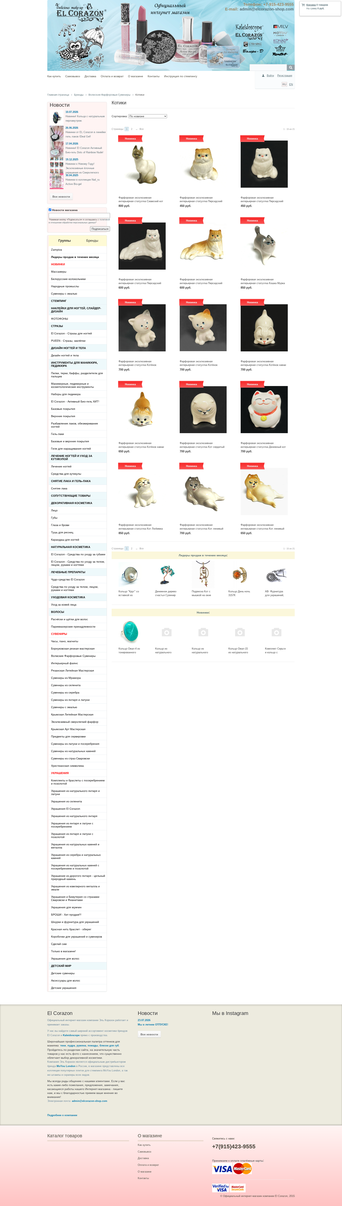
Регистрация (284, 75)
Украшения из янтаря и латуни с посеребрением (72, 825)
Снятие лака (59, 488)
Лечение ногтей (61, 466)
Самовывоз (72, 76)
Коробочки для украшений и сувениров (76, 936)
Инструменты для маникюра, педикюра (74, 364)
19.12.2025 (72, 159)
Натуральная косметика (70, 547)
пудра (71, 1045)
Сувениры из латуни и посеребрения (75, 743)
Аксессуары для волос (65, 980)
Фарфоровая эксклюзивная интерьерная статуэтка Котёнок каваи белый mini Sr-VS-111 (263, 365)
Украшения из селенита (66, 801)
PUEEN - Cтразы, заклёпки (68, 340)
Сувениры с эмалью (64, 293)
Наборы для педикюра (66, 394)
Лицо (54, 510)
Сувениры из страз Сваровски (70, 758)
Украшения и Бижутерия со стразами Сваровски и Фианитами (75, 898)
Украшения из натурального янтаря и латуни (75, 792)
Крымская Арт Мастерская (68, 729)
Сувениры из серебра (65, 692)
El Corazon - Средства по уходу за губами (78, 554)
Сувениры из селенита (66, 685)
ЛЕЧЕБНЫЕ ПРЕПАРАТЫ (68, 572)
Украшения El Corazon (65, 808)
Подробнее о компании (62, 1115)
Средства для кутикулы (66, 473)
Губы (54, 517)
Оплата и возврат (112, 76)
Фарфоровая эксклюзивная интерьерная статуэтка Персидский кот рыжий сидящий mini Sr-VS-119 (201, 201)
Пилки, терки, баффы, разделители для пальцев (77, 375)
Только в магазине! (63, 951)
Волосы (57, 611)
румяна (81, 1045)
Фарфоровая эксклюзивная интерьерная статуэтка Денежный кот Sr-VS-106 (263, 447)
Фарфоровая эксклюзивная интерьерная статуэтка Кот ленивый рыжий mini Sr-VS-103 (262, 528)
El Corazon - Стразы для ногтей (71, 333)
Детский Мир (61, 965)
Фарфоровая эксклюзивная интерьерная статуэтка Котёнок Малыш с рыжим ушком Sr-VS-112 (200, 365)
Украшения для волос (65, 958)
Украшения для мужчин (66, 907)
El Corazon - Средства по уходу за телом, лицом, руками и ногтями (78, 563)
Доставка (90, 76)
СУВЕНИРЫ (59, 633)
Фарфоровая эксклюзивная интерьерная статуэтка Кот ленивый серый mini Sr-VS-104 (201, 528)
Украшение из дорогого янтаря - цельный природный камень (78, 877)
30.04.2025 (72, 175)
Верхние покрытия (63, 416)
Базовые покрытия (63, 408)
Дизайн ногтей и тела (68, 348)
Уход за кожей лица (63, 604)
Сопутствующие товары (70, 495)
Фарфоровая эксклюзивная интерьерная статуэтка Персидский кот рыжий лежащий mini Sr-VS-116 (201, 283)
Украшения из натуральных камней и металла (75, 846)
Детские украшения (63, 987)
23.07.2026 (144, 1020)
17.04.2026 (72, 143)
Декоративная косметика (71, 503)
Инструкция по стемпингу (180, 76)
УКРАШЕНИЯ (60, 773)
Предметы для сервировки (68, 736)
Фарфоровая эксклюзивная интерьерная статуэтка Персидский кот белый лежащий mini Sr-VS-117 (140, 283)
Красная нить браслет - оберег (71, 929)
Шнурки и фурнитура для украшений (75, 922)
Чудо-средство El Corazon (68, 579)
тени (63, 1045)
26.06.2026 (72, 127)
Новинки (203, 612)
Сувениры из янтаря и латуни (70, 699)
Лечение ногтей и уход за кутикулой (71, 457)
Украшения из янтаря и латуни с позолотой (72, 835)
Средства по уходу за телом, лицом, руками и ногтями (74, 588)
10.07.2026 (72, 111)
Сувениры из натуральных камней (73, 751)
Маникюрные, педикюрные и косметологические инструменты (72, 385)
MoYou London (66, 1066)
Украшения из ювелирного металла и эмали (75, 888)
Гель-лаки (57, 434)
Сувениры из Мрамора (66, 677)
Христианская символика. (68, 765)
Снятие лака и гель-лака (71, 481)
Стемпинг (58, 300)
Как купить (54, 76)
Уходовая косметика (68, 597)
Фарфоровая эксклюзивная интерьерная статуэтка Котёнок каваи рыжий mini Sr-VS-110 (141, 447)
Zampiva (56, 249)
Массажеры (58, 271)
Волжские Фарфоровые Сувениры (73, 655)
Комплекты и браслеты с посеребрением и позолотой (78, 782)
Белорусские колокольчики (68, 279)
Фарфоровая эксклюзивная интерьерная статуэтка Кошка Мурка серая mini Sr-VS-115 (263, 283)
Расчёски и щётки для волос (69, 619)
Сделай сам (59, 943)
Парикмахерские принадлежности (73, 626)
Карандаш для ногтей (65, 539)
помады (93, 1045)
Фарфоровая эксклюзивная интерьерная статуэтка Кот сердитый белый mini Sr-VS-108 (202, 447)
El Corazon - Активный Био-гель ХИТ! (75, 401)
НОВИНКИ (58, 264)
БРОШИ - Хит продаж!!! (66, 914)
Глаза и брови (60, 525)
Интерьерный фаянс (64, 663)
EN (291, 84)
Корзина (311, 5)
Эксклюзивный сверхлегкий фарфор (74, 721)
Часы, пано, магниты (64, 641)
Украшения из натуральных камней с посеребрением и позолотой (75, 867)
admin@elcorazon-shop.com (267, 9)
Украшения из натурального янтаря (74, 816)
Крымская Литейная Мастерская (72, 714)
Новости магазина (64, 210)
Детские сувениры (63, 973)
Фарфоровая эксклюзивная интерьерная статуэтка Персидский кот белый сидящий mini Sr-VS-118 (262, 201)
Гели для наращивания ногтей (71, 448)
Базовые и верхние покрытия (70, 441)
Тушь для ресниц (62, 532)
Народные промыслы (65, 286)
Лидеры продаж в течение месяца (203, 555)
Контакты (154, 76)
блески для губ (109, 1045)
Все (142, 129)
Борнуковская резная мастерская (73, 648)
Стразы (57, 326)
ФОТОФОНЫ (59, 318)
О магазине (135, 76)
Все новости (61, 196)
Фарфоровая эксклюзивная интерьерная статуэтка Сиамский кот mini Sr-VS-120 (141, 201)
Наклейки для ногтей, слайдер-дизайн (76, 310)
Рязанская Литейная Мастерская (72, 670)
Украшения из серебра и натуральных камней (76, 856)
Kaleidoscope (71, 1035)
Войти (270, 75)
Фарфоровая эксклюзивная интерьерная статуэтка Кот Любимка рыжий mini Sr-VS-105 (141, 528)
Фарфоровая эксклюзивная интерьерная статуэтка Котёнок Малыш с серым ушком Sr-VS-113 (139, 365)
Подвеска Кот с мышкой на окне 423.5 (201, 595)
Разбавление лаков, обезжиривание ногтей (74, 425)
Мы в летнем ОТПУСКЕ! (153, 1024)
